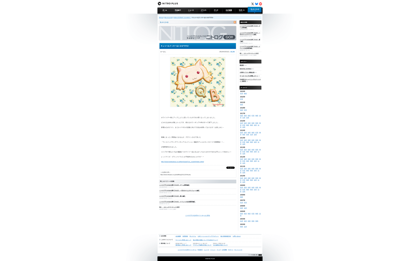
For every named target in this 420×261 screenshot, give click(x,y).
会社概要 (178, 236)
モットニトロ (252, 15)
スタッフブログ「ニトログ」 (182, 17)
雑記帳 (232, 52)
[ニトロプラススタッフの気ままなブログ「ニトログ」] (198, 40)
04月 (241, 104)
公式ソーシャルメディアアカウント (208, 236)
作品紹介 (174, 15)
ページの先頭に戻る (254, 257)
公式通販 (225, 15)
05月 (249, 115)
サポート (238, 15)
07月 (241, 93)
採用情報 (185, 236)
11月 (243, 117)
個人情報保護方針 (225, 236)
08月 (245, 93)
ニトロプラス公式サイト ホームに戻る (197, 215)
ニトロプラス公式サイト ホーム (164, 16)
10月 (255, 125)
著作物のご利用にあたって (183, 245)
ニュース (187, 15)
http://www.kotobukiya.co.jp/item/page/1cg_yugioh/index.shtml (182, 162)
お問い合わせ (237, 236)
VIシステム (193, 236)
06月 (241, 110)
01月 (241, 123)
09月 (251, 125)
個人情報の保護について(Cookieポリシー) (205, 240)
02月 (245, 123)
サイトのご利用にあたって (183, 240)
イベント (200, 15)
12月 (247, 117)
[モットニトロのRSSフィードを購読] (235, 22)
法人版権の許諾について (220, 245)
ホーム (161, 17)
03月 (241, 115)
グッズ (212, 15)
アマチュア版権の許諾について (202, 245)
